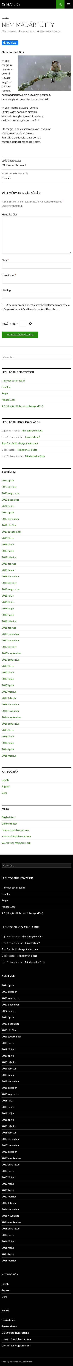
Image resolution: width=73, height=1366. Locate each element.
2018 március (9, 621)
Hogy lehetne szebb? (13, 380)
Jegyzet (6, 786)
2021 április (8, 512)
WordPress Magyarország (16, 842)
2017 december (10, 634)
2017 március (9, 691)
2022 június (8, 506)
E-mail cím (9, 275)
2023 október (9, 486)
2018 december (10, 576)
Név (5, 260)
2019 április (8, 550)
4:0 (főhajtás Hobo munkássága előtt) (22, 406)
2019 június (8, 544)
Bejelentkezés (10, 823)
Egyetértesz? (32, 436)
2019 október (9, 525)
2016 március (9, 755)
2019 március (9, 557)
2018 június (8, 602)
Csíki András (11, 4)
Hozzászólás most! (51, 31)
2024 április (8, 480)
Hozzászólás (10, 214)
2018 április (8, 614)
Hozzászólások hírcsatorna (16, 836)
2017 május (8, 678)
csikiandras (27, 31)
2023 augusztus (10, 493)
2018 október (9, 582)
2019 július (8, 538)
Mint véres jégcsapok (14, 163)
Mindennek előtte (27, 449)
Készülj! (15, 175)
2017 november (10, 640)
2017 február (9, 698)
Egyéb (5, 18)
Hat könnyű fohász (32, 430)
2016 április (8, 749)
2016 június (8, 736)
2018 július (8, 595)
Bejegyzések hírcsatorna (15, 829)
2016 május (8, 742)
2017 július (8, 666)
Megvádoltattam (28, 443)
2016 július (8, 730)
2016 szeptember (11, 717)
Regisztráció (8, 817)
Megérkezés (8, 399)
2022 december (10, 499)
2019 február (9, 563)
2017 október (9, 646)
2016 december (10, 704)
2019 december (10, 518)
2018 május (8, 608)
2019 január (8, 570)
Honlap (6, 290)
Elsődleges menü (68, 4)
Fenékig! (6, 386)
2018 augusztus (10, 589)
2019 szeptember (11, 531)
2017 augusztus (10, 659)
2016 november (10, 710)
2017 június (8, 672)
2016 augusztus (10, 723)
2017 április (8, 685)
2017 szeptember (11, 653)
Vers (4, 792)
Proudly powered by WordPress (17, 1361)
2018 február (9, 627)
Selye (5, 393)
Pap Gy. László (9, 443)
